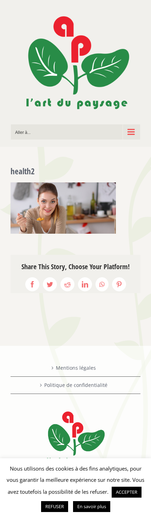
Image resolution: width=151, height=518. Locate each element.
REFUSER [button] (54, 506)
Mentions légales (76, 367)
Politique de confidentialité (75, 385)
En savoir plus (91, 506)
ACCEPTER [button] (126, 492)
